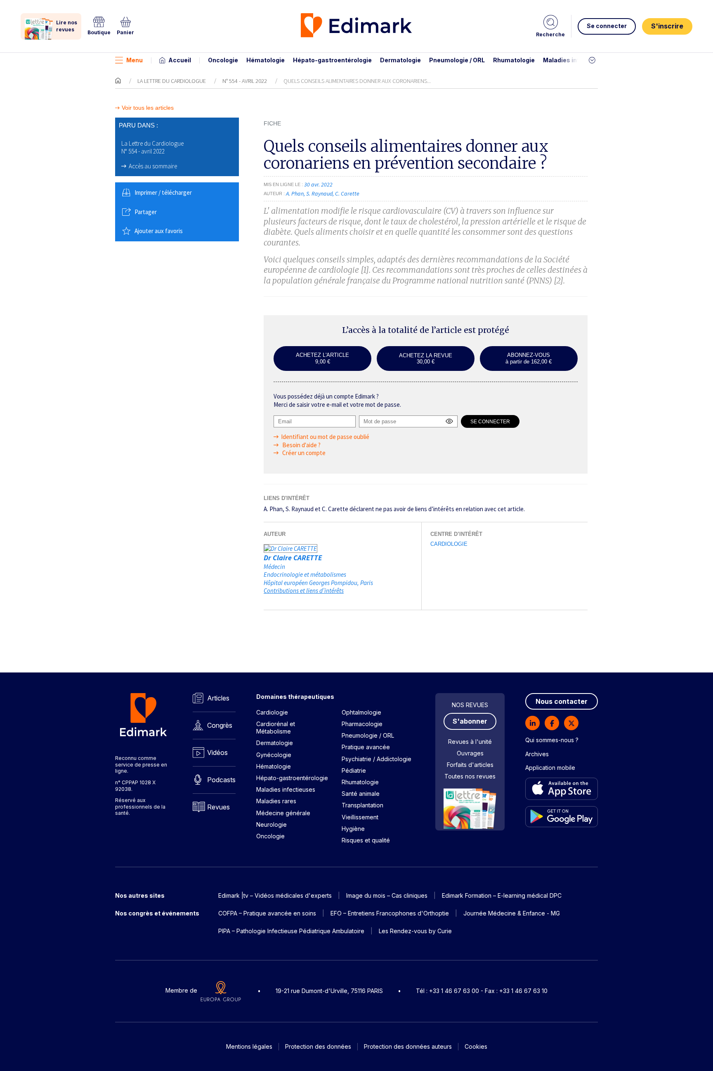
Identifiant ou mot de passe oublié (325, 437)
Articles (218, 698)
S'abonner (470, 721)
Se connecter (607, 25)
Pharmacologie (362, 723)
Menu (134, 60)
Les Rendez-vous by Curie (415, 930)
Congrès (219, 725)
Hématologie (265, 60)
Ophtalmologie (361, 712)
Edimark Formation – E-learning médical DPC (502, 895)
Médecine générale (283, 812)
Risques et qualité (366, 840)
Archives (537, 753)
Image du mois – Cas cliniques (386, 895)
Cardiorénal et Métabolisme (275, 727)
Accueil (179, 60)
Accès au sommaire (153, 166)
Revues (218, 807)
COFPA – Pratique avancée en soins (267, 913)
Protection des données (318, 1046)
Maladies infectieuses (576, 60)
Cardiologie (448, 544)
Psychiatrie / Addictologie (376, 758)
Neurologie (271, 824)
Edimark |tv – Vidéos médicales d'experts (275, 895)
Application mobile (550, 767)
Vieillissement (360, 817)
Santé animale (361, 793)
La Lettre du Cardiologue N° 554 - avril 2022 (152, 147)
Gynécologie (273, 754)
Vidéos (217, 752)
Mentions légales (249, 1046)
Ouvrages (470, 753)
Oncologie (223, 60)
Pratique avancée (366, 746)
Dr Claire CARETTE (293, 557)
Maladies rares (276, 800)
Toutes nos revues (470, 776)
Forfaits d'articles (470, 764)
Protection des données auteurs (408, 1046)
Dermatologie (400, 60)
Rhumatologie (514, 60)
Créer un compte (303, 453)
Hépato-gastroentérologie (332, 60)
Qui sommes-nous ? (551, 739)
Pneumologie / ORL (457, 60)
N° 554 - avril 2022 (244, 81)
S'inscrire (667, 26)
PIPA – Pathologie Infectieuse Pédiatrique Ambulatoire (291, 930)
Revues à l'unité (470, 741)
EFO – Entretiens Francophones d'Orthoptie (390, 913)
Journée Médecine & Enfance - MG (511, 913)
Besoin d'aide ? (301, 445)
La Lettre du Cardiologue (171, 81)
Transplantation (362, 805)
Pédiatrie (354, 770)
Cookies (476, 1046)
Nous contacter (562, 701)
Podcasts (221, 780)
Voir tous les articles (148, 108)
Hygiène (353, 828)
